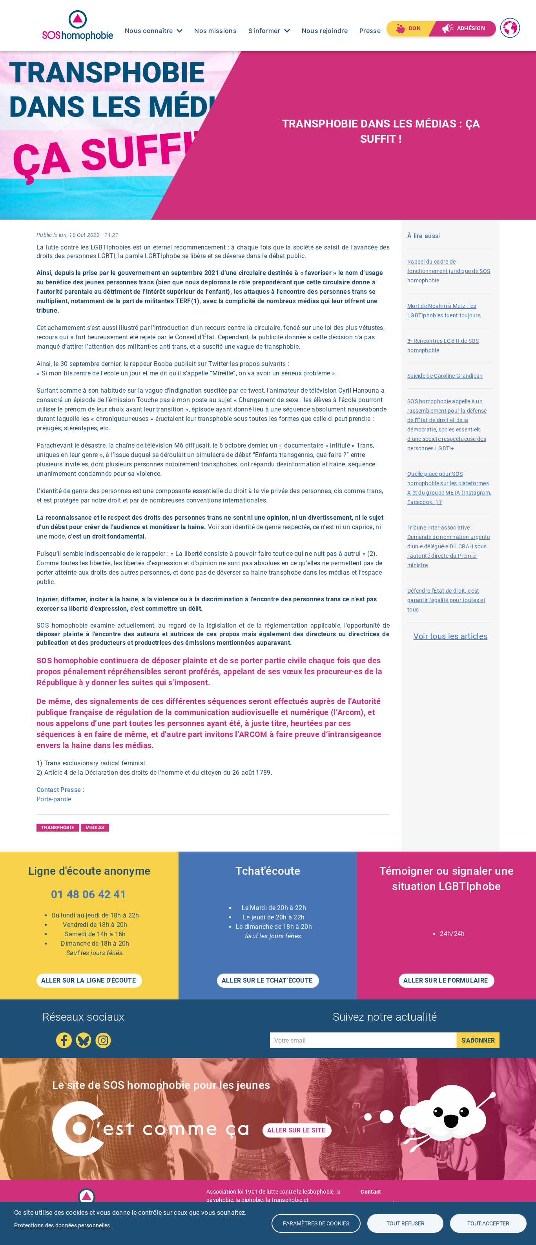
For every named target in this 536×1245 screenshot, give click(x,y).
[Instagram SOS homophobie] (103, 1040)
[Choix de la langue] (511, 22)
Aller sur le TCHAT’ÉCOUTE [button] (268, 980)
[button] (89, 896)
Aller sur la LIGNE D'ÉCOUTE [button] (89, 980)
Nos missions (215, 31)
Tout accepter (488, 1223)
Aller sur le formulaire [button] (446, 980)
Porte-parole (53, 799)
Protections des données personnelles (62, 1225)
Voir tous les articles (451, 636)
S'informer (264, 31)
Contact (371, 1192)
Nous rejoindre (325, 31)
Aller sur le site (297, 1130)
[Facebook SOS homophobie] (64, 1040)
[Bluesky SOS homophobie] (83, 1040)
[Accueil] (77, 25)
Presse (370, 31)
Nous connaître (149, 31)
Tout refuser (406, 1223)
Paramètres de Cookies (316, 1223)
